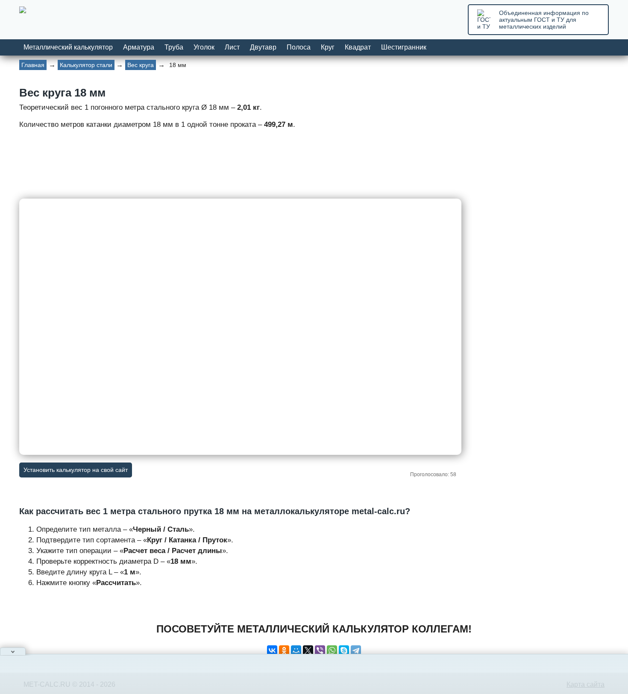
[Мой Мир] (296, 650)
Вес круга (140, 64)
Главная (32, 64)
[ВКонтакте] (272, 650)
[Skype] (344, 650)
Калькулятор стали (86, 64)
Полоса (299, 47)
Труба (173, 47)
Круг (328, 47)
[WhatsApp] (332, 650)
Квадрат (358, 47)
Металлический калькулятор (68, 47)
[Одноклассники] (284, 650)
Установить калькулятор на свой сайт (75, 469)
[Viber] (320, 650)
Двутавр (263, 47)
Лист (232, 47)
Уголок (204, 47)
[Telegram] (356, 650)
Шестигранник (403, 47)
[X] (308, 650)
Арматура (138, 47)
